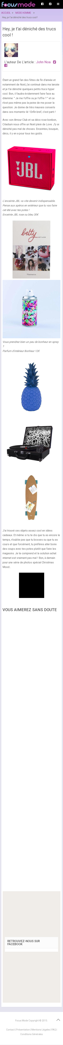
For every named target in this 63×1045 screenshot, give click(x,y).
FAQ (54, 1029)
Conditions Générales (31, 1034)
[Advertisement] (32, 753)
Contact (10, 1029)
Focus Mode (21, 1020)
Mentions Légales (40, 1029)
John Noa (43, 62)
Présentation (23, 1029)
